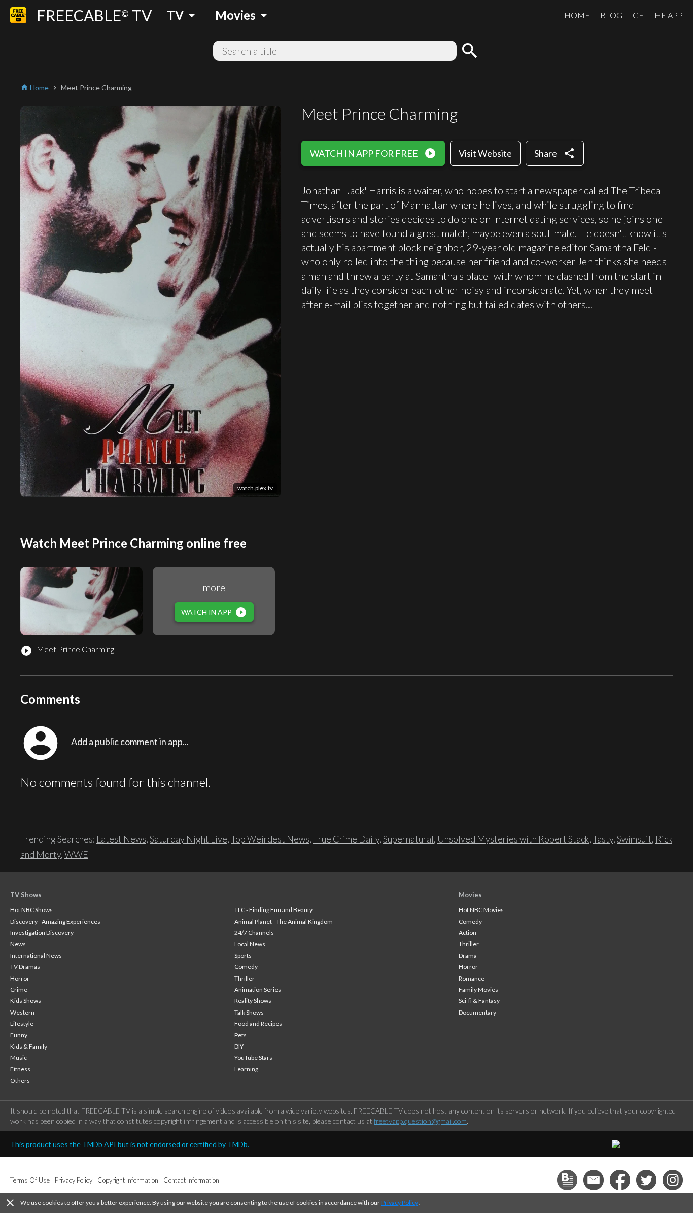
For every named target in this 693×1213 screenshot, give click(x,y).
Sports (243, 955)
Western (22, 1012)
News (18, 944)
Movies (470, 895)
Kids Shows (25, 1000)
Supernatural (408, 839)
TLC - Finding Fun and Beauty (273, 910)
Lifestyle (21, 1023)
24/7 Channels (254, 932)
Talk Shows (249, 1012)
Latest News (121, 839)
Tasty (603, 839)
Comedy (246, 966)
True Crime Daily (346, 839)
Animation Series (257, 989)
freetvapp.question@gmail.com (420, 1121)
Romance (471, 978)
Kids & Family (28, 1046)
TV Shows (26, 895)
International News (36, 955)
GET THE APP (658, 15)
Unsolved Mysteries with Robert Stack (513, 839)
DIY (239, 1046)
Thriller (244, 978)
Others (20, 1080)
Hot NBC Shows (31, 910)
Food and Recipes (258, 1023)
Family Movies (478, 989)
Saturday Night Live (188, 839)
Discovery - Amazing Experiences (55, 921)
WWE (76, 854)
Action (467, 932)
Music (18, 1057)
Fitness (20, 1069)
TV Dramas (25, 966)
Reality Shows (252, 1000)
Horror (19, 978)
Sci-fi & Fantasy (479, 1000)
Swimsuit (634, 839)
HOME (577, 15)
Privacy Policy (399, 1202)
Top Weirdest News (270, 839)
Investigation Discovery (42, 932)
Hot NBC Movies (481, 910)
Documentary (477, 1012)
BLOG (611, 15)
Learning (246, 1069)
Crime (18, 989)
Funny (18, 1035)
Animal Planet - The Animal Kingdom (283, 921)
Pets (240, 1035)
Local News (249, 944)
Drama (468, 955)
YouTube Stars (253, 1057)
